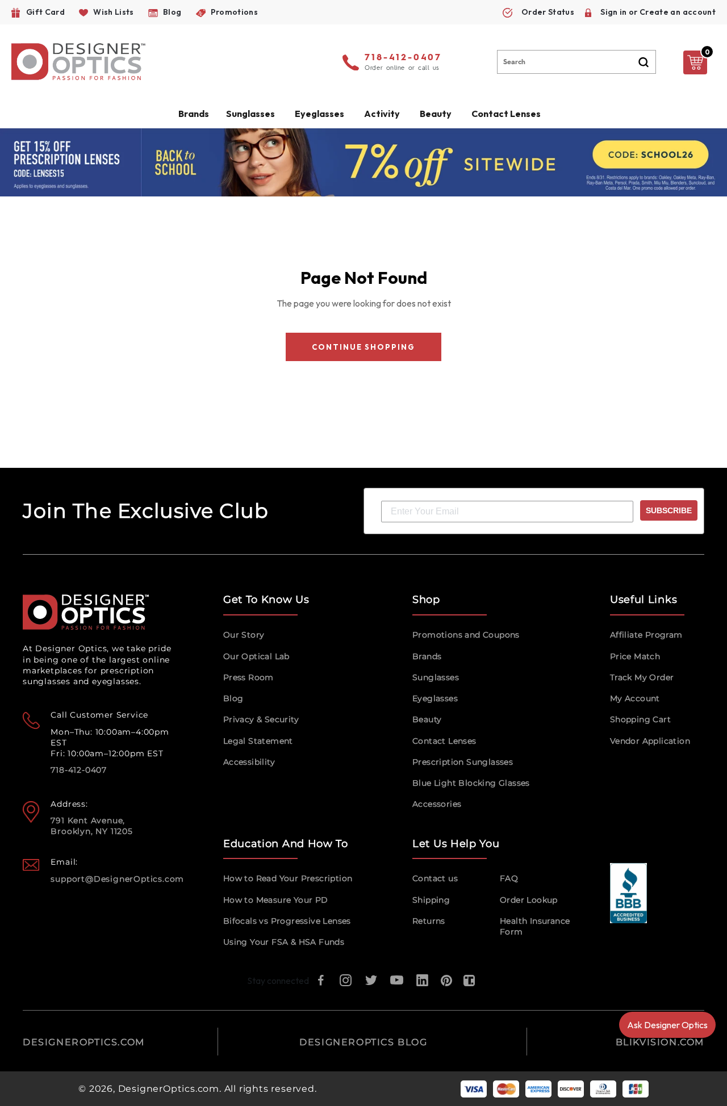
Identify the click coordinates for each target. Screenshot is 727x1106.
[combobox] (576, 62)
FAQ (509, 878)
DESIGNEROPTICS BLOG (363, 1042)
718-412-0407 (403, 57)
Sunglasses (435, 677)
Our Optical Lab (256, 656)
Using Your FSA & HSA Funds (283, 942)
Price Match (635, 656)
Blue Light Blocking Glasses (471, 783)
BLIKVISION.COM (660, 1042)
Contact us (435, 878)
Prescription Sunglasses (462, 762)
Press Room (248, 677)
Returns (428, 921)
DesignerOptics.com (168, 1088)
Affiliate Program (646, 635)
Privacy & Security (261, 719)
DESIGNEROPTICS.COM (84, 1042)
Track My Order (642, 677)
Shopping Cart (640, 719)
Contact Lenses (506, 113)
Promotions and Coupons (466, 635)
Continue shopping (363, 346)
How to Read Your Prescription (288, 878)
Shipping (431, 900)
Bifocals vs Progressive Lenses (287, 921)
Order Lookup (529, 900)
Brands (426, 656)
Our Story (244, 635)
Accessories (436, 804)
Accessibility (249, 762)
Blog (233, 698)
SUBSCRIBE (669, 510)
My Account (635, 698)
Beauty (436, 113)
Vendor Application (650, 741)
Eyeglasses (435, 698)
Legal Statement (258, 741)
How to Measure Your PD (275, 900)
